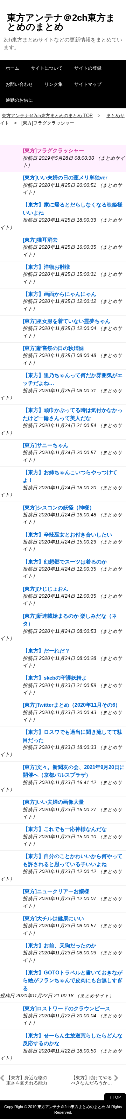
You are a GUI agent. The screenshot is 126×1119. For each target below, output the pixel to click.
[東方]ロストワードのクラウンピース (66, 1008)
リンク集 (53, 84)
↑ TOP (115, 1097)
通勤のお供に (19, 100)
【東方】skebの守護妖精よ (55, 678)
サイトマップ (88, 84)
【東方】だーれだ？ (46, 651)
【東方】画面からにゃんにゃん (59, 294)
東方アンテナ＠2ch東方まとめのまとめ (61, 22)
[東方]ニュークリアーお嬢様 (56, 891)
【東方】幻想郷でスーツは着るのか (65, 562)
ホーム (12, 68)
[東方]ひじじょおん (45, 589)
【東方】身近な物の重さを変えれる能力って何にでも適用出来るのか (26, 1080)
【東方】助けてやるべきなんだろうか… (91, 1080)
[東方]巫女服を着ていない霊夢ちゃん (66, 321)
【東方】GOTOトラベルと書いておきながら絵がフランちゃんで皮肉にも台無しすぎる (72, 980)
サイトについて (47, 68)
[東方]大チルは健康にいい (53, 918)
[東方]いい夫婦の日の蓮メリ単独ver (65, 177)
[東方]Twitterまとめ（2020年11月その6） (71, 705)
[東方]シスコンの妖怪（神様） (58, 507)
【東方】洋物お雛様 (46, 267)
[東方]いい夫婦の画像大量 (53, 802)
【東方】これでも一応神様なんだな (65, 829)
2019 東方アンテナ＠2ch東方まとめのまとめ (66, 1107)
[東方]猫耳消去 (40, 240)
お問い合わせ (19, 84)
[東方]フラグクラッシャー (53, 150)
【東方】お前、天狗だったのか (59, 945)
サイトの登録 (88, 68)
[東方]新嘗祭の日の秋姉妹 (53, 348)
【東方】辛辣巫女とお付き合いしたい (67, 535)
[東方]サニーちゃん (45, 445)
